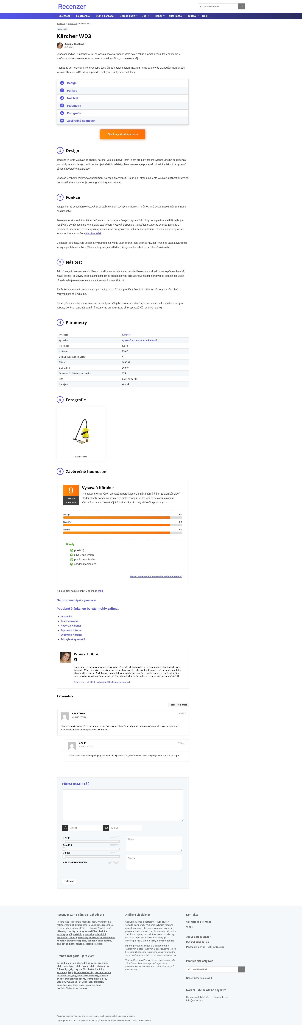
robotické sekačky (87, 975)
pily (74, 975)
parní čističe (64, 975)
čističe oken (75, 963)
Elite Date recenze (83, 985)
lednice (103, 931)
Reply (182, 713)
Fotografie (74, 113)
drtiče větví (90, 963)
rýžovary (62, 931)
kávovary (62, 972)
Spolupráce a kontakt (119, 682)
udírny (103, 978)
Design (72, 83)
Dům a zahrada (105, 15)
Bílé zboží (64, 15)
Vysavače (72, 23)
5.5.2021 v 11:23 (79, 717)
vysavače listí (74, 981)
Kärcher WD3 (93, 233)
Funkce (72, 90)
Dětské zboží (127, 15)
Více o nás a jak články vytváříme (90, 682)
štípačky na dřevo (75, 978)
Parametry (74, 105)
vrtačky (61, 981)
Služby (192, 15)
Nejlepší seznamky (76, 988)
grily (71, 969)
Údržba (66, 852)
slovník (208, 978)
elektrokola (82, 966)
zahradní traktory (93, 981)
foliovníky (62, 969)
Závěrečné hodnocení (81, 120)
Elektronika (83, 15)
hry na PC (80, 969)
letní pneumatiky (83, 972)
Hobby (158, 15)
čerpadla (62, 963)
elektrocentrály (65, 966)
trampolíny (93, 978)
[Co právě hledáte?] (241, 6)
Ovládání (67, 845)
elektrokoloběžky (99, 966)
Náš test (72, 98)
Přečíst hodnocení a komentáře (146, 576)
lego (70, 972)
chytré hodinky (95, 969)
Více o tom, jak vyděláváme (158, 940)
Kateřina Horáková (74, 44)
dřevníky (102, 963)
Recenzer (61, 23)
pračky (71, 931)
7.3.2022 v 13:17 (86, 746)
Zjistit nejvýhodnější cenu (122, 134)
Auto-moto (175, 15)
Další (205, 15)
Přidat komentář (173, 576)
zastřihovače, (64, 985)
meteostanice (103, 972)
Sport (145, 15)
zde (133, 1016)
